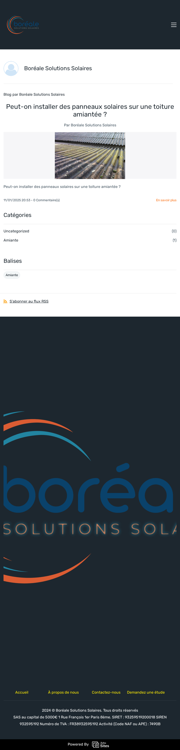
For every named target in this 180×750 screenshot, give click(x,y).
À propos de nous (63, 692)
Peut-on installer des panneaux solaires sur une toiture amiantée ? (90, 110)
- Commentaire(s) (45, 200)
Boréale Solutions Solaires (93, 125)
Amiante (11, 240)
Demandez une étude (146, 692)
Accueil (21, 692)
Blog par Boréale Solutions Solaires (34, 94)
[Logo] (24, 25)
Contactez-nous (106, 692)
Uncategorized (16, 231)
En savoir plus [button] (166, 200)
